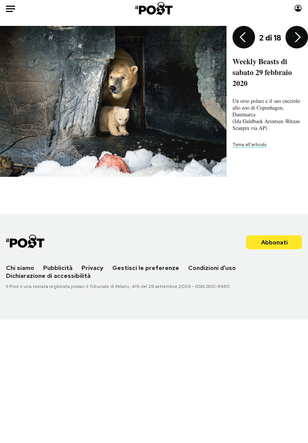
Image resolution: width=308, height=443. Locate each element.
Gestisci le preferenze (145, 268)
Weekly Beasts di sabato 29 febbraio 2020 (262, 72)
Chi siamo (20, 268)
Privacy (92, 268)
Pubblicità (57, 268)
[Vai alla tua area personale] (298, 8)
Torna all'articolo (249, 144)
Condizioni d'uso (212, 268)
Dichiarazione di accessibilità (48, 276)
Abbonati (274, 242)
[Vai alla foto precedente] (244, 38)
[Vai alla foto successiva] (296, 38)
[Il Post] (154, 8)
